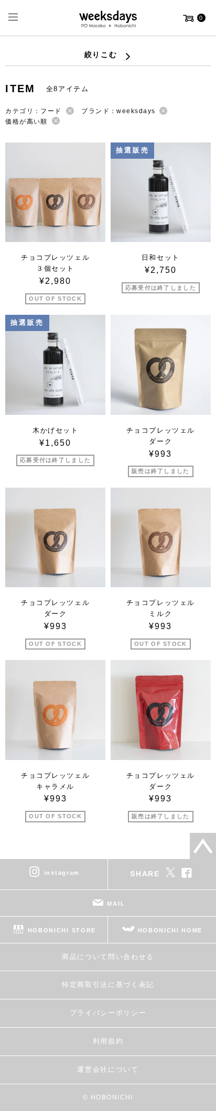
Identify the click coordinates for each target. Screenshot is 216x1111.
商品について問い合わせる (108, 957)
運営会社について (107, 1069)
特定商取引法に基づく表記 (108, 984)
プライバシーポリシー (108, 1013)
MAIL (116, 903)
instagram (62, 873)
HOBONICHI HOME (170, 930)
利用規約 (108, 1041)
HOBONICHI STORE (62, 930)
